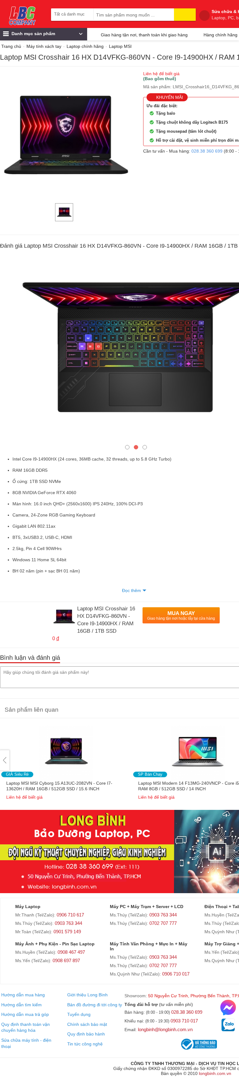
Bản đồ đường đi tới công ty (94, 1004)
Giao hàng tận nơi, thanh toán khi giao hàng (144, 34)
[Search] (185, 14)
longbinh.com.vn (215, 1073)
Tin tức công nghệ (85, 1043)
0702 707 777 (163, 923)
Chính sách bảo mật (87, 1024)
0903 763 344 (68, 923)
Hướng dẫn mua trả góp (25, 1014)
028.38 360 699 (207, 151)
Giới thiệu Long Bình (87, 994)
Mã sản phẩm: (157, 86)
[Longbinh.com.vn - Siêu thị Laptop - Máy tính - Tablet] (22, 15)
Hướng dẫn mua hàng (23, 994)
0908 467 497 (71, 952)
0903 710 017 (184, 1020)
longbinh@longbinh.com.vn (165, 1029)
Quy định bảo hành (86, 1033)
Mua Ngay (181, 615)
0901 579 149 (67, 931)
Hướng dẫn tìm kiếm (21, 1004)
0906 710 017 (176, 973)
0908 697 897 (66, 960)
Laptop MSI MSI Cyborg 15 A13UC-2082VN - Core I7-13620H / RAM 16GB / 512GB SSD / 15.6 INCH (59, 786)
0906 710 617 (70, 914)
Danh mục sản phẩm (32, 33)
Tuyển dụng (79, 1014)
